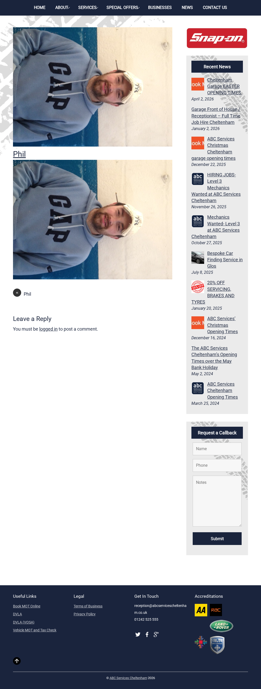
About (61, 7)
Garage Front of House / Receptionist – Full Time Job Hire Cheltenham (215, 116)
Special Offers (122, 7)
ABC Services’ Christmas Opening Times (222, 325)
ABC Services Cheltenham (128, 678)
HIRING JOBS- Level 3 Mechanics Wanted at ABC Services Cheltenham (216, 187)
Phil (19, 154)
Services (87, 7)
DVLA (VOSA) (23, 622)
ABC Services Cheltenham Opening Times (222, 390)
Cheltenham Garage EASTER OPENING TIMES (224, 86)
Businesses (160, 7)
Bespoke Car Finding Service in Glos (225, 260)
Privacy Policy (85, 614)
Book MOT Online (26, 606)
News (187, 7)
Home (39, 7)
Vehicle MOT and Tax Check (34, 630)
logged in (48, 329)
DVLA (17, 614)
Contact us (215, 7)
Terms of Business (88, 606)
